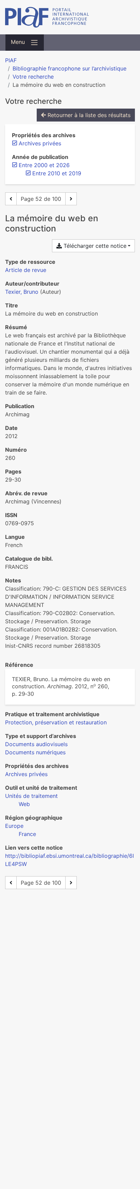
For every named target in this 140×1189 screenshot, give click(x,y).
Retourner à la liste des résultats (88, 115)
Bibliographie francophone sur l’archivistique (69, 68)
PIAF (11, 60)
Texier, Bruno (21, 291)
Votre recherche (33, 76)
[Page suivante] (71, 198)
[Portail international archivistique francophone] (70, 17)
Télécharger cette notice (94, 245)
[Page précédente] (11, 198)
